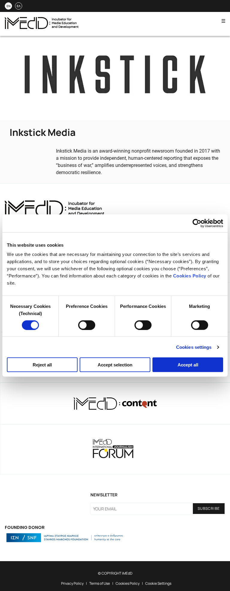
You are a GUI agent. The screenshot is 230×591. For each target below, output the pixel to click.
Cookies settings (194, 346)
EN (8, 6)
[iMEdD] (41, 27)
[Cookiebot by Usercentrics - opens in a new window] (197, 223)
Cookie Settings (158, 583)
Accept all (188, 364)
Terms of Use (99, 583)
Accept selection (115, 364)
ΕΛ (18, 6)
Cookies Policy (189, 275)
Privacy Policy (72, 583)
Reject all (42, 364)
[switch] (86, 325)
